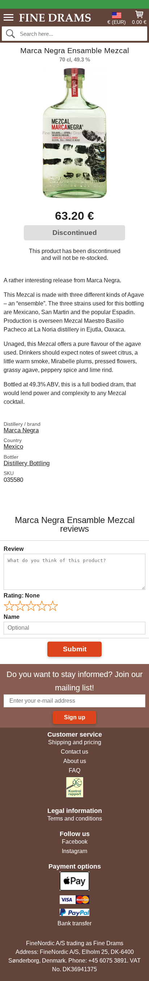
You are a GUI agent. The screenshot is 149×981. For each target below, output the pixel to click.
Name (12, 617)
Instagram (74, 851)
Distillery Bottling (27, 463)
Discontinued (74, 232)
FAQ (74, 770)
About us (74, 761)
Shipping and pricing (74, 742)
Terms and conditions (74, 818)
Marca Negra (21, 430)
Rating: (22, 595)
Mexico (13, 446)
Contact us (74, 752)
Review (14, 549)
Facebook (75, 842)
